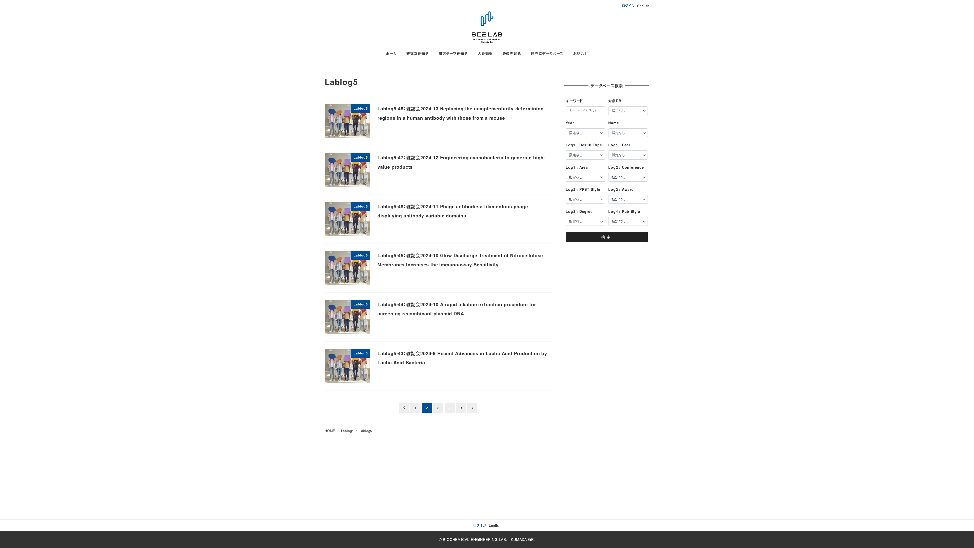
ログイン (628, 5)
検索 (606, 236)
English (643, 5)
